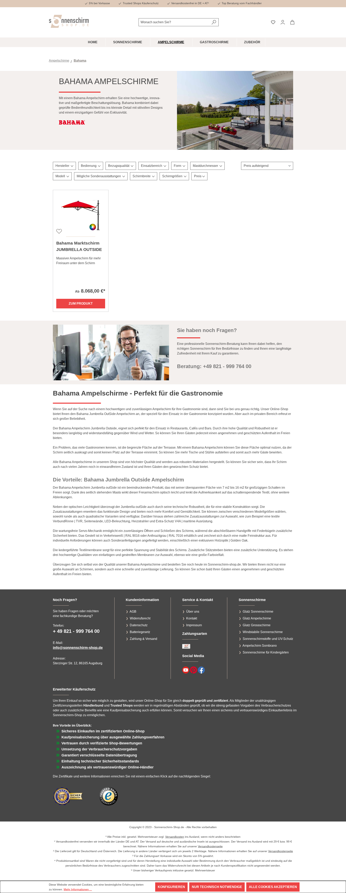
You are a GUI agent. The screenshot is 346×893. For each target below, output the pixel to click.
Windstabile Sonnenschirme (263, 632)
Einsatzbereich (152, 165)
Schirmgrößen (172, 176)
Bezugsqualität (119, 165)
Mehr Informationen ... (78, 889)
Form (178, 165)
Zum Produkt (81, 303)
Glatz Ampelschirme (257, 618)
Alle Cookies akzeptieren (273, 887)
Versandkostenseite (210, 846)
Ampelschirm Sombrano (259, 645)
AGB (133, 611)
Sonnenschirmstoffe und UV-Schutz (268, 638)
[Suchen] (214, 22)
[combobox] (174, 22)
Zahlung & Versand (143, 638)
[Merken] (58, 231)
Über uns (192, 611)
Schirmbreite (142, 176)
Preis (198, 176)
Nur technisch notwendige (217, 887)
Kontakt (191, 618)
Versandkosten (174, 836)
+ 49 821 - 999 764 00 (76, 631)
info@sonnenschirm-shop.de (78, 648)
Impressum (194, 625)
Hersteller (62, 165)
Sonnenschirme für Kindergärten (266, 652)
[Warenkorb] (292, 22)
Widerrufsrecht (140, 618)
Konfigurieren (171, 887)
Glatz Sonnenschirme (258, 611)
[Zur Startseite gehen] (69, 21)
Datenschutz (139, 625)
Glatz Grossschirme (257, 625)
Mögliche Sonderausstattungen (99, 176)
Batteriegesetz (140, 632)
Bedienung (89, 165)
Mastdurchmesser (206, 165)
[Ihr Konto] (283, 22)
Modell (60, 176)
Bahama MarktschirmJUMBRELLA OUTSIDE (79, 246)
